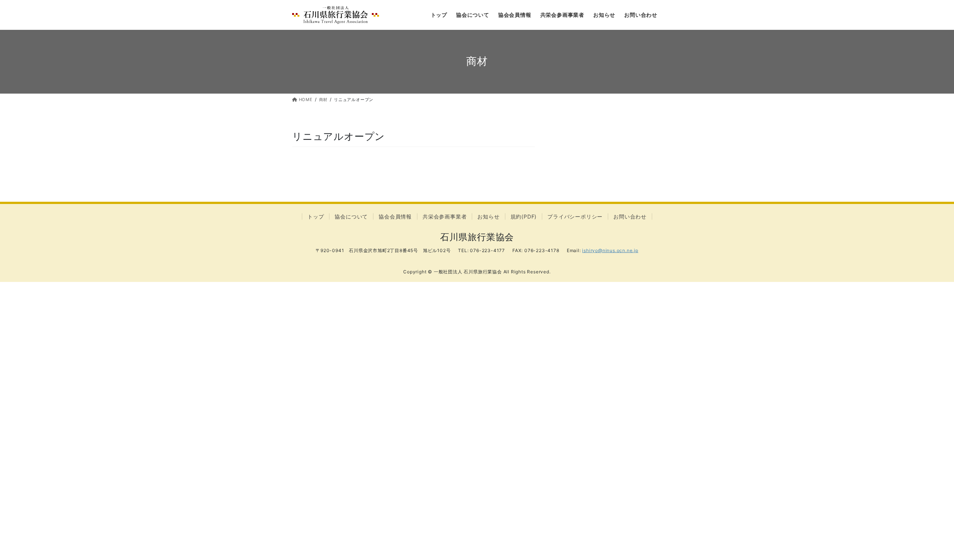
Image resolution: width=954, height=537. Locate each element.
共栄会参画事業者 (445, 216)
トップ (315, 216)
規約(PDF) (524, 216)
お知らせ (488, 216)
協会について (351, 216)
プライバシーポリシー (575, 216)
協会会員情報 (395, 216)
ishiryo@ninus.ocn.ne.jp (610, 250)
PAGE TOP (926, 514)
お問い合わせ (630, 216)
